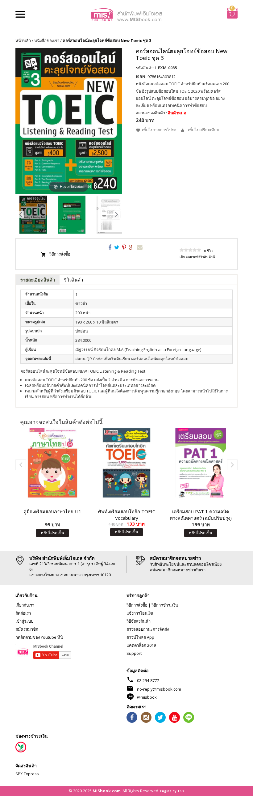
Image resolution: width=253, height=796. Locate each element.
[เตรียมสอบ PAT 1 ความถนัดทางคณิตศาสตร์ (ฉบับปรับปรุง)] (200, 463)
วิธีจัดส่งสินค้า (138, 621)
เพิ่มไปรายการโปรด (159, 130)
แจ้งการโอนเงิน (139, 613)
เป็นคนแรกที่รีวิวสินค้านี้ (197, 257)
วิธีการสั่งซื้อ (59, 254)
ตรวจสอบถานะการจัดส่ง (147, 629)
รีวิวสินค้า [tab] (73, 280)
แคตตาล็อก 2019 (141, 645)
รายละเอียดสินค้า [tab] (37, 280)
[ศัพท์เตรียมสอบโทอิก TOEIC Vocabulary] (126, 463)
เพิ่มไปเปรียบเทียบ (203, 130)
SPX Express (27, 774)
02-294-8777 (148, 680)
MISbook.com (107, 791)
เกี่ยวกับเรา (24, 605)
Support (134, 653)
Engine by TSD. (172, 791)
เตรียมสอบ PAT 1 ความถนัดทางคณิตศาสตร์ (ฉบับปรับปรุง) (201, 514)
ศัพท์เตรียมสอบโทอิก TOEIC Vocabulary (126, 514)
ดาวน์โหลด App (140, 637)
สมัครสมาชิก (26, 629)
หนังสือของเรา (46, 40)
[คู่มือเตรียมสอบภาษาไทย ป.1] (52, 463)
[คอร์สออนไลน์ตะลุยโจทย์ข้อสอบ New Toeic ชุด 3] (33, 215)
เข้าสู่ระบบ (24, 621)
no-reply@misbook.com (159, 689)
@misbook (147, 697)
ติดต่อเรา (23, 613)
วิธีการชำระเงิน (164, 605)
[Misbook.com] (126, 14)
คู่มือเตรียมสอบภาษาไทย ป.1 (52, 511)
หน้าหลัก (23, 40)
